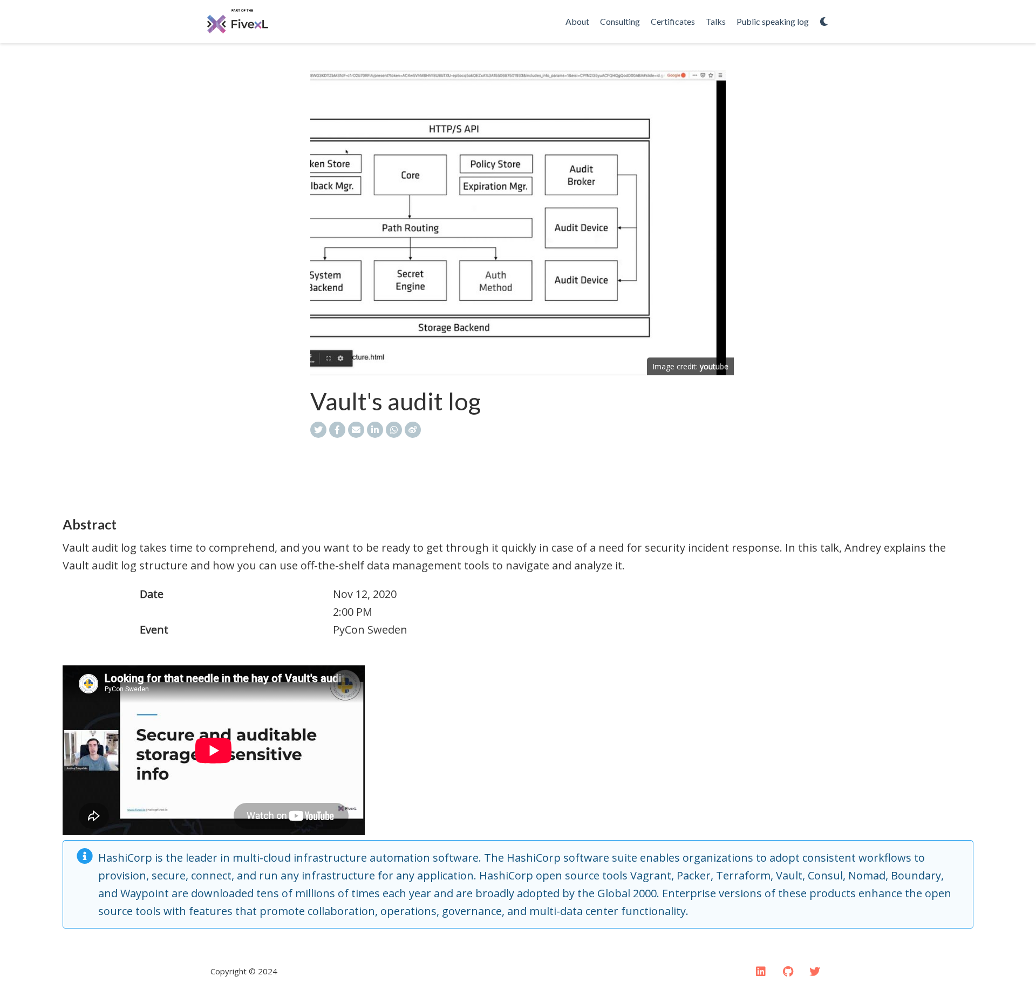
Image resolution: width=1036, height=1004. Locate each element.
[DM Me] (815, 971)
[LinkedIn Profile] (761, 971)
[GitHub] (788, 971)
